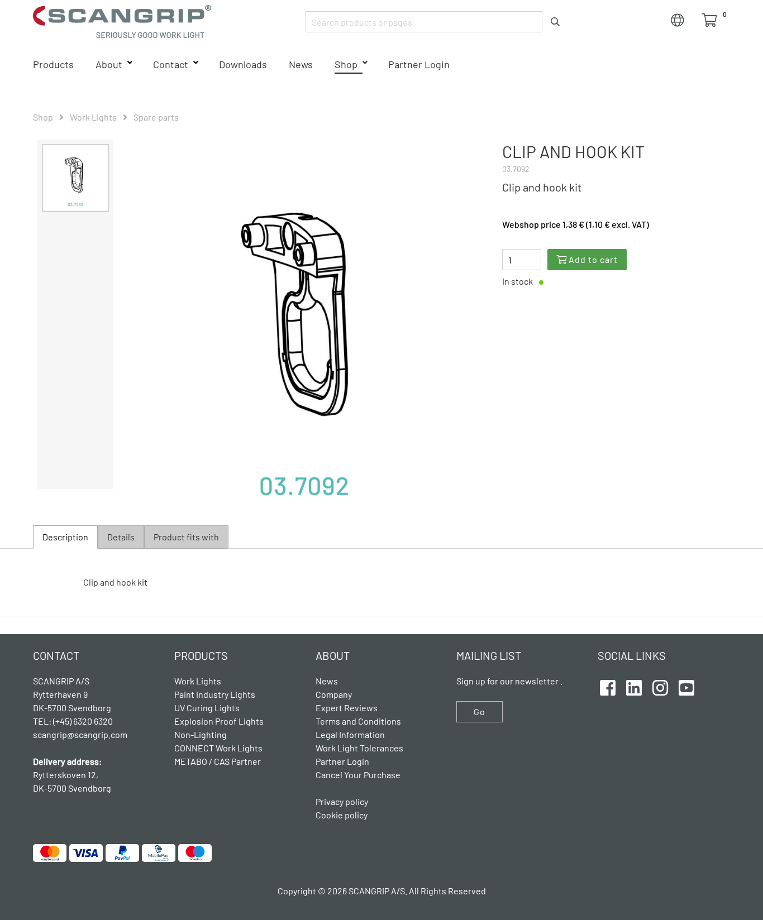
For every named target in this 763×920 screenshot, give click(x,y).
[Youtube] (686, 686)
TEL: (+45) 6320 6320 (74, 721)
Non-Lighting (200, 734)
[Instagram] (660, 686)
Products (53, 64)
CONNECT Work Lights (218, 747)
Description (65, 536)
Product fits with (186, 536)
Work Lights (93, 117)
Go (479, 711)
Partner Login (419, 64)
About (109, 64)
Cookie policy (342, 814)
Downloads (243, 64)
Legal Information (350, 734)
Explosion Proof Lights (219, 721)
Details (121, 536)
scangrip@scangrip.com (80, 734)
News (301, 64)
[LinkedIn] (634, 686)
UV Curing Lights (207, 707)
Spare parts (156, 117)
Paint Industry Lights (214, 694)
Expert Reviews (347, 707)
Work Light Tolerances (359, 747)
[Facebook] (608, 686)
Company (334, 694)
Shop (346, 64)
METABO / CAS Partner (217, 761)
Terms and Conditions (358, 721)
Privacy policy (342, 801)
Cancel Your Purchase (358, 774)
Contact (170, 64)
